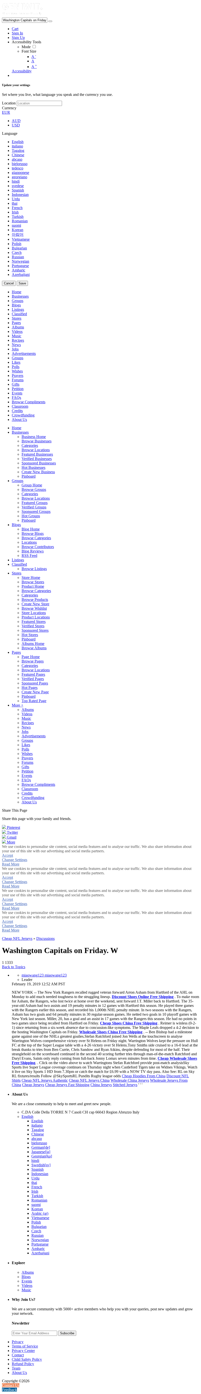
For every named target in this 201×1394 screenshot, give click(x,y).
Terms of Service (25, 1346)
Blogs (26, 1277)
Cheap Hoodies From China (143, 1076)
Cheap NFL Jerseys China (89, 1080)
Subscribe (67, 1333)
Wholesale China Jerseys (130, 1080)
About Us (19, 1373)
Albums (28, 1272)
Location (9, 103)
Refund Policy (23, 1364)
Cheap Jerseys (33, 1085)
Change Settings (14, 860)
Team (16, 1368)
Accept (7, 855)
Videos (27, 1285)
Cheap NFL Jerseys (17, 938)
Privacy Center (23, 1351)
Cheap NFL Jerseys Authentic (45, 1080)
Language (9, 133)
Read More (10, 864)
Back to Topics (13, 967)
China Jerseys (101, 1085)
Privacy (18, 1342)
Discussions (45, 938)
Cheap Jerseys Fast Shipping (67, 1085)
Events (27, 1281)
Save (22, 283)
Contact (18, 1355)
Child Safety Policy (27, 1359)
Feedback (9, 1390)
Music (26, 1290)
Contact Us (10, 1385)
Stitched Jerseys (125, 1085)
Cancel (9, 283)
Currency (9, 108)
